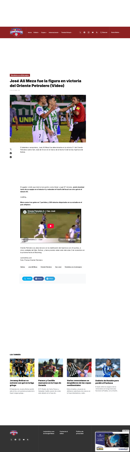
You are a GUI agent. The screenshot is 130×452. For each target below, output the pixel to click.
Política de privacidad (79, 432)
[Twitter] (80, 32)
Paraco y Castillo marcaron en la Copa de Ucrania (49, 382)
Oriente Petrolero (46, 267)
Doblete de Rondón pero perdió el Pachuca (107, 381)
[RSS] (96, 32)
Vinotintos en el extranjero (73, 267)
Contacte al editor (64, 432)
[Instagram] (88, 32)
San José (58, 267)
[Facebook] (84, 32)
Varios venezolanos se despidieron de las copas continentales (79, 382)
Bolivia (23, 267)
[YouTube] (92, 32)
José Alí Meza (32, 267)
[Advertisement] (65, 13)
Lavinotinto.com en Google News (48, 432)
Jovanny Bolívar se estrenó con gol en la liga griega (22, 382)
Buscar (104, 32)
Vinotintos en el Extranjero (20, 75)
